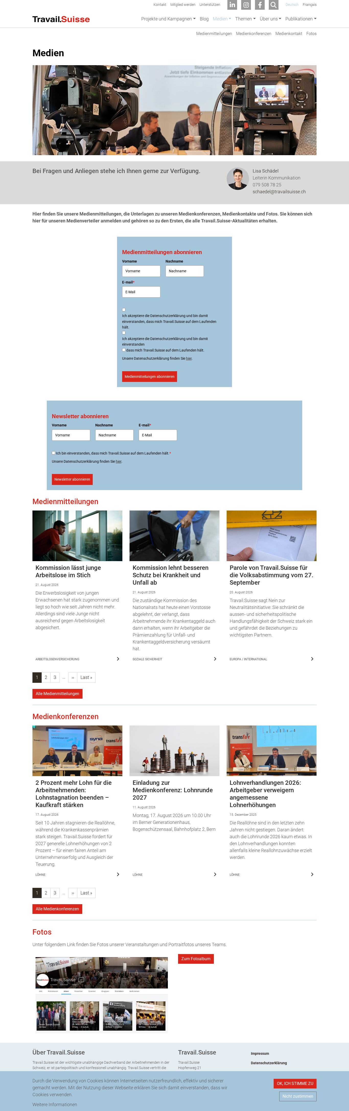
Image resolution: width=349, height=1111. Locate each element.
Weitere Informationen (54, 1104)
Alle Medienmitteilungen (57, 693)
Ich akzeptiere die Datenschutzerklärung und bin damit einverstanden (165, 341)
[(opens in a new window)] (101, 995)
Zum (196, 958)
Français (310, 5)
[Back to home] (61, 18)
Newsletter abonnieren (72, 479)
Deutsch (292, 5)
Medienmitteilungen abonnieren (150, 377)
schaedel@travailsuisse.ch (279, 191)
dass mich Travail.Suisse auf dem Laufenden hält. (165, 350)
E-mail (128, 282)
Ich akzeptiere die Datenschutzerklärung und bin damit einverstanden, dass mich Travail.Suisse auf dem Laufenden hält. (169, 321)
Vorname (129, 261)
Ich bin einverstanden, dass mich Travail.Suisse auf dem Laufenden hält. (113, 453)
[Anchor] (29, 501)
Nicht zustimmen (298, 1096)
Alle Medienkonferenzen (57, 908)
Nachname (174, 261)
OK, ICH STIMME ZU (295, 1083)
